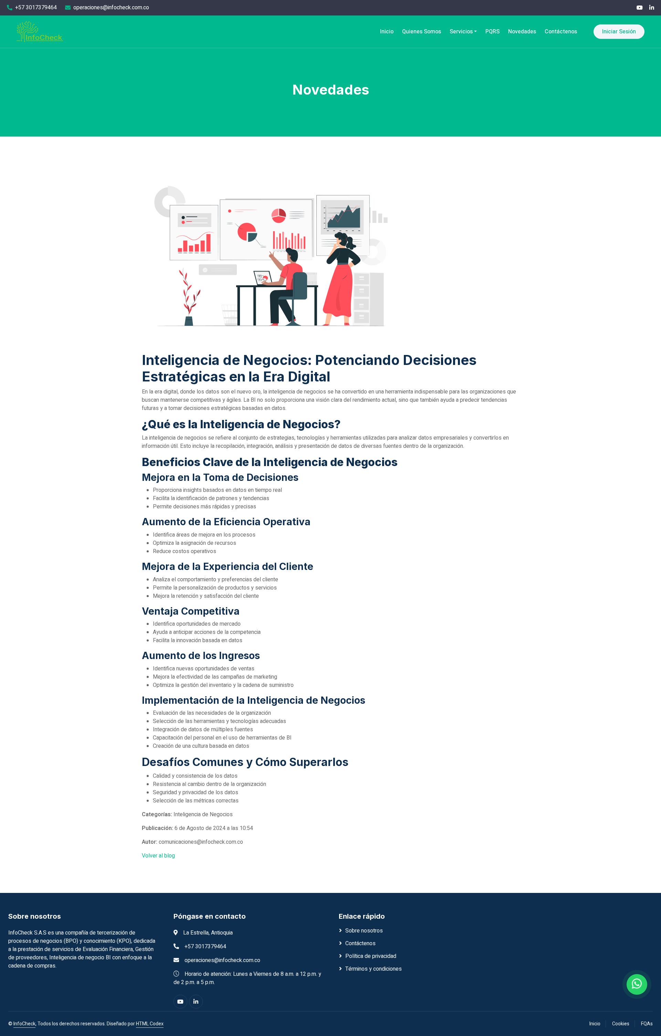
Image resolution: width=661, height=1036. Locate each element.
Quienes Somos (421, 32)
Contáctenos (561, 32)
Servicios (461, 32)
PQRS (492, 32)
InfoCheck (24, 1023)
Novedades (522, 32)
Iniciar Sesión (619, 32)
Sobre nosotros (364, 931)
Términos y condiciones (373, 969)
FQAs (647, 1023)
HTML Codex (150, 1023)
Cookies (620, 1023)
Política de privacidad (370, 956)
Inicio (387, 32)
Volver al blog (158, 856)
